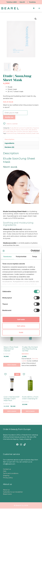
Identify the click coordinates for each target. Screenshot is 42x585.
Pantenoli (29, 133)
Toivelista (32, 2)
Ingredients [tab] (9, 143)
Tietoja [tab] (34, 256)
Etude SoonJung (11, 133)
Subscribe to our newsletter (13, 492)
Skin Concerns (18, 131)
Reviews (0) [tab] (9, 147)
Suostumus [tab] (7, 256)
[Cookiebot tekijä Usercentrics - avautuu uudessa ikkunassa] (31, 251)
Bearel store (7, 494)
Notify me (9, 117)
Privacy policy (8, 478)
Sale (30, 129)
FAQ (4, 471)
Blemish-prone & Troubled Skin (23, 128)
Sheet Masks (9, 131)
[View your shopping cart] (33, 8)
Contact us (7, 469)
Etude (11, 128)
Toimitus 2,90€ (11, 2)
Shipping (6, 475)
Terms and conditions (10, 473)
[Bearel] (10, 8)
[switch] (37, 297)
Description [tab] (9, 139)
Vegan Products (33, 131)
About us (6, 490)
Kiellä (21, 332)
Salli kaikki (21, 319)
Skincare (25, 131)
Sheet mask (35, 133)
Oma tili (22, 2)
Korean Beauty (16, 129)
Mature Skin (24, 129)
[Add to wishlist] (5, 374)
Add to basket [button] (11, 364)
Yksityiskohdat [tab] (21, 256)
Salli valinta (21, 326)
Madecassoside (21, 133)
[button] (35, 19)
